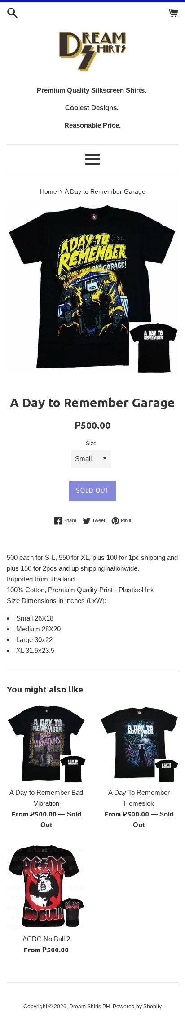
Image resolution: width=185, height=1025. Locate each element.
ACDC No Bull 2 (46, 939)
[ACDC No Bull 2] (46, 886)
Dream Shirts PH (89, 1006)
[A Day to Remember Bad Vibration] (46, 743)
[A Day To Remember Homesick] (138, 743)
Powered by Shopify (137, 1006)
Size (91, 443)
